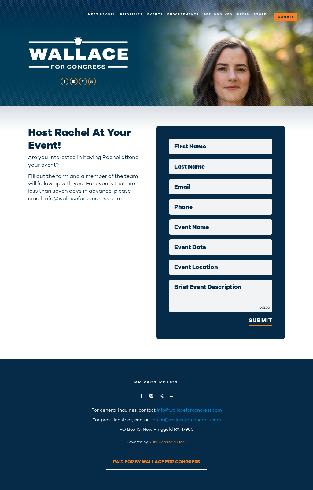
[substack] (92, 82)
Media (243, 14)
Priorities (131, 14)
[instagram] (74, 82)
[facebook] (65, 82)
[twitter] (83, 82)
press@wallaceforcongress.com (187, 420)
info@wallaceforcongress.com (82, 198)
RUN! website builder (167, 442)
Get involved (218, 14)
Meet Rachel (102, 14)
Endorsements (183, 14)
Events (155, 14)
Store (260, 14)
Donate (286, 17)
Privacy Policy (156, 382)
